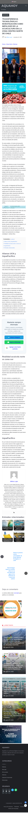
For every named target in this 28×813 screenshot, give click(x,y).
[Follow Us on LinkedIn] (9, 791)
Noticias (5, 15)
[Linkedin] (14, 512)
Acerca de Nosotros (8, 806)
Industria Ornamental (7, 777)
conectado (16, 593)
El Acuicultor (5, 772)
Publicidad (16, 806)
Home (3, 44)
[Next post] (26, 573)
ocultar (12, 239)
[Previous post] (2, 557)
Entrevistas (4, 780)
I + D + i (4, 764)
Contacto (22, 806)
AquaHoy (9, 5)
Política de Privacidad (13, 808)
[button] (26, 6)
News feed (9, 44)
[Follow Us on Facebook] (3, 791)
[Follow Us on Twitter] (6, 791)
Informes (4, 774)
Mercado (4, 769)
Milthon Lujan (9, 37)
